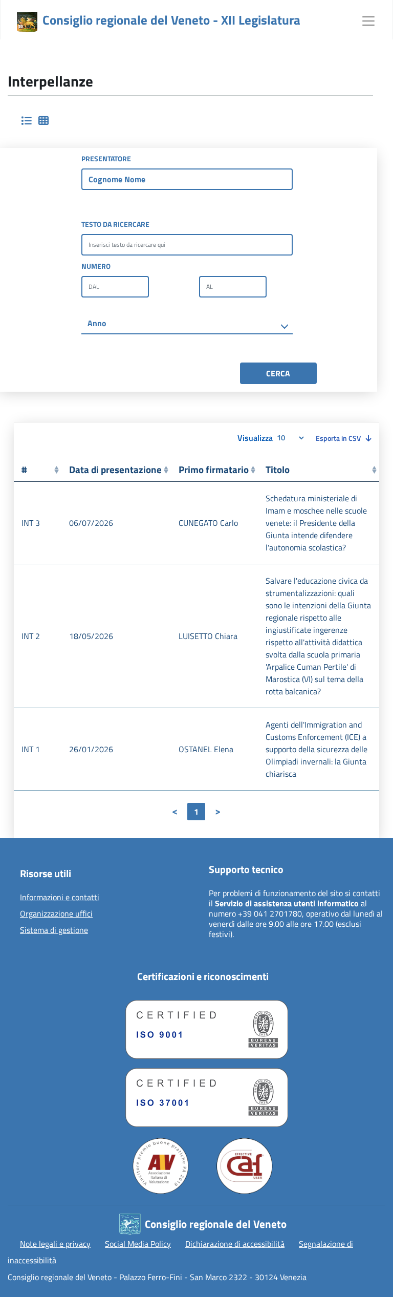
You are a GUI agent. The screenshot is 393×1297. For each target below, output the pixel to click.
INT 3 (30, 523)
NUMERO (96, 266)
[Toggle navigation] (368, 20)
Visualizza (256, 437)
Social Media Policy (138, 1244)
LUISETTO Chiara (208, 636)
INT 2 (30, 636)
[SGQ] (202, 1027)
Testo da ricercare (115, 224)
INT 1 (30, 749)
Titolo (278, 469)
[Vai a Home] (27, 22)
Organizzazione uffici (56, 914)
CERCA (278, 373)
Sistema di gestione (54, 930)
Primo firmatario (214, 469)
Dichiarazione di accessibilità (235, 1244)
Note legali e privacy (55, 1244)
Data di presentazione (115, 469)
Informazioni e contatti (59, 897)
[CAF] (244, 1166)
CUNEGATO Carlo (208, 523)
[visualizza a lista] (26, 121)
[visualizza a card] (43, 121)
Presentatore (106, 158)
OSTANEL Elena (206, 749)
